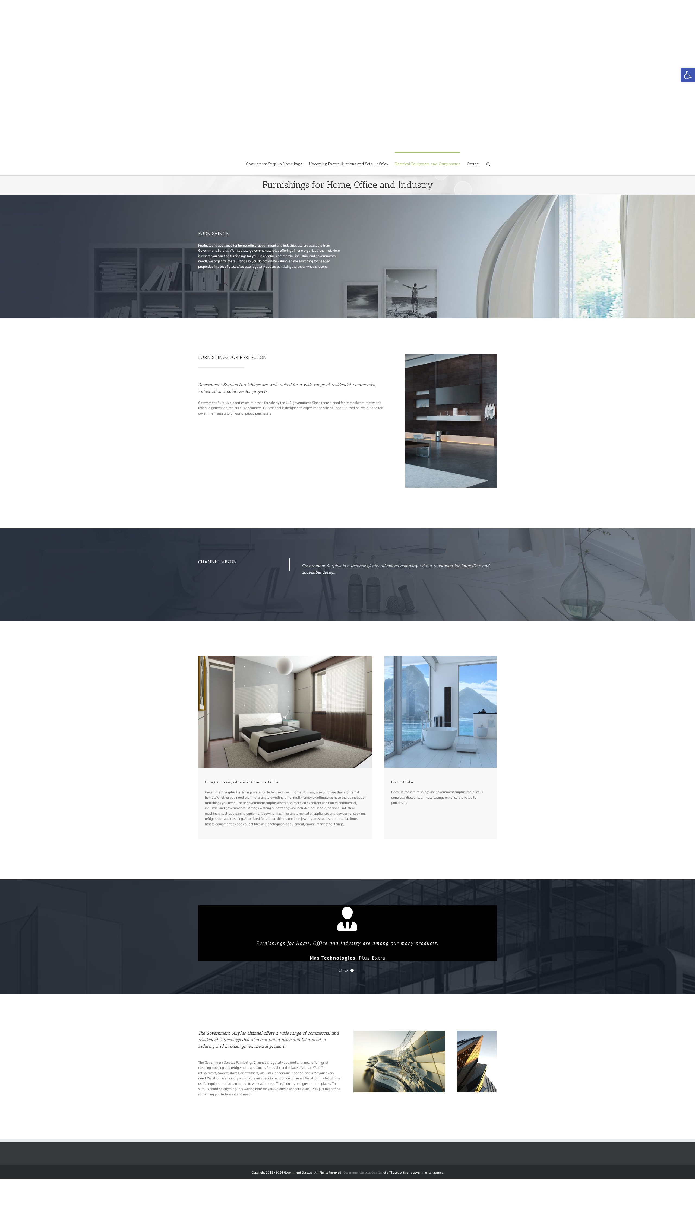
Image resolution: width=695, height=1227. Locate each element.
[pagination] (340, 970)
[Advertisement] (347, 38)
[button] (688, 75)
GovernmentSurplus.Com (360, 1172)
